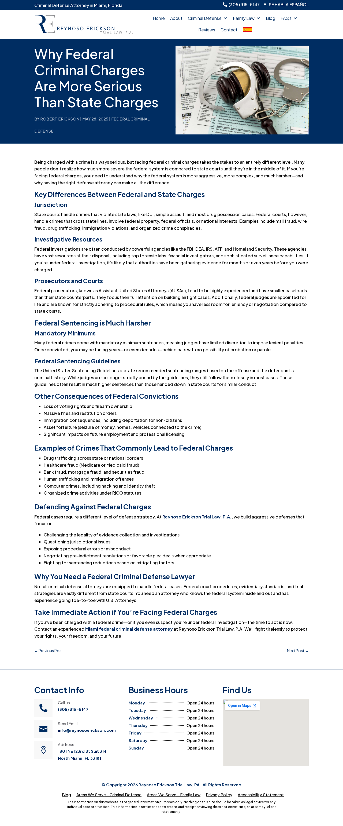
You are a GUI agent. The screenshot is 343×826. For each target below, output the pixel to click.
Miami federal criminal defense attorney (129, 629)
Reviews (206, 29)
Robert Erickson (59, 118)
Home (159, 18)
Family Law (244, 18)
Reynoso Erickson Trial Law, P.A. (197, 517)
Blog (270, 18)
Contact (229, 29)
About (176, 18)
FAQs (286, 18)
